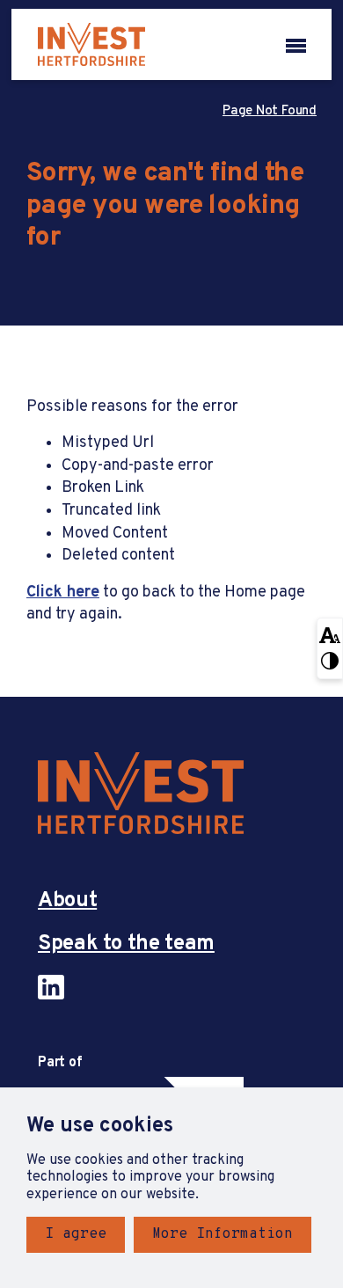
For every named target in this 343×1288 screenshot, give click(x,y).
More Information (222, 1234)
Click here (62, 592)
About (67, 901)
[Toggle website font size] (329, 633)
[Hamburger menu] (295, 44)
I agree (75, 1234)
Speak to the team (126, 944)
